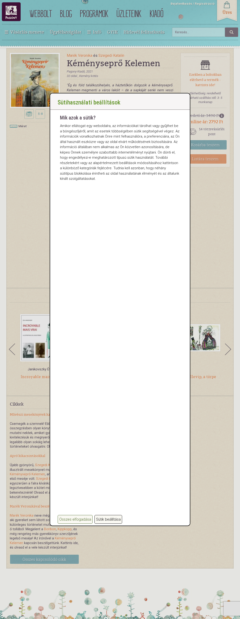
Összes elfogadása (75, 519)
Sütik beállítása (108, 519)
